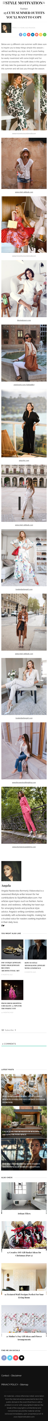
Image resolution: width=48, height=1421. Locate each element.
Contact (5, 1375)
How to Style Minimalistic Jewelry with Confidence (35, 965)
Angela (14, 28)
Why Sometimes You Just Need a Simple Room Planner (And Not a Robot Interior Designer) (23, 1099)
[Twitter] (4, 925)
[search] (44, 2)
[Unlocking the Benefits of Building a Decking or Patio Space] (24, 1122)
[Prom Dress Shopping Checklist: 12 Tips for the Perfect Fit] (12, 989)
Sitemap (24, 1384)
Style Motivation (24, 2)
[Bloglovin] (21, 1358)
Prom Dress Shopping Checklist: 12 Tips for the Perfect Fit (11, 1006)
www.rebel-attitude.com (24, 192)
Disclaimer (16, 1375)
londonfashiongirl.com (24, 589)
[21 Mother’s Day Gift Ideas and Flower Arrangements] (24, 1321)
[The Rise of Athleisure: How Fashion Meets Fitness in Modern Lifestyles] (24, 1154)
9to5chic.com (24, 461)
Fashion (24, 9)
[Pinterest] (15, 1358)
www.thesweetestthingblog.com (24, 783)
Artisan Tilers (24, 1213)
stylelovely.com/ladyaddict (24, 385)
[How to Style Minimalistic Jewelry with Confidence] (36, 949)
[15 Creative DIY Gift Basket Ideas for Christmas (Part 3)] (24, 1237)
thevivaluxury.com (24, 320)
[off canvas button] (4, 2)
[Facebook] (2, 925)
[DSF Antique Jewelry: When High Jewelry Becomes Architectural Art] (12, 949)
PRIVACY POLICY (9, 1384)
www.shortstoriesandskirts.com (24, 847)
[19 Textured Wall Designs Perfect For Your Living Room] (24, 1278)
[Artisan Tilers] (24, 1198)
